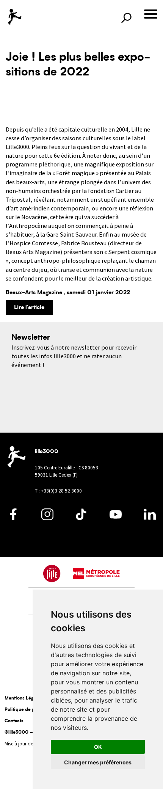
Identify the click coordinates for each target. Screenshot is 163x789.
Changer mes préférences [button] (98, 762)
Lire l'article (29, 308)
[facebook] (13, 518)
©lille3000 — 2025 (26, 732)
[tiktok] (81, 518)
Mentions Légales (23, 698)
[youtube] (115, 518)
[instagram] (47, 518)
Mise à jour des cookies (28, 743)
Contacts (14, 721)
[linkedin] (149, 518)
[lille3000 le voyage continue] (14, 16)
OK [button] (98, 747)
